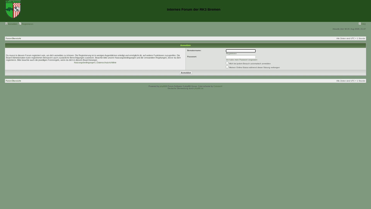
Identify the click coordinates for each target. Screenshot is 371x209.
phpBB (163, 86)
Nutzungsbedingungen (84, 62)
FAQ (363, 24)
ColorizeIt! (218, 86)
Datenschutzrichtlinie (106, 62)
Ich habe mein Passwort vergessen (241, 60)
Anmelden (12, 24)
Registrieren (27, 24)
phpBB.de (198, 88)
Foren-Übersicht (13, 38)
